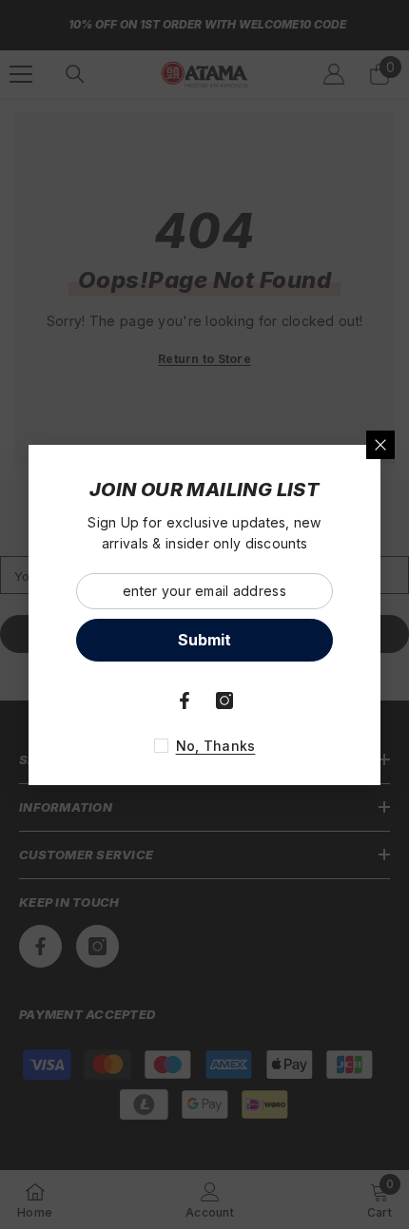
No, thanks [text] (216, 746)
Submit (204, 639)
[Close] (380, 445)
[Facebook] (184, 700)
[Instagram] (224, 700)
